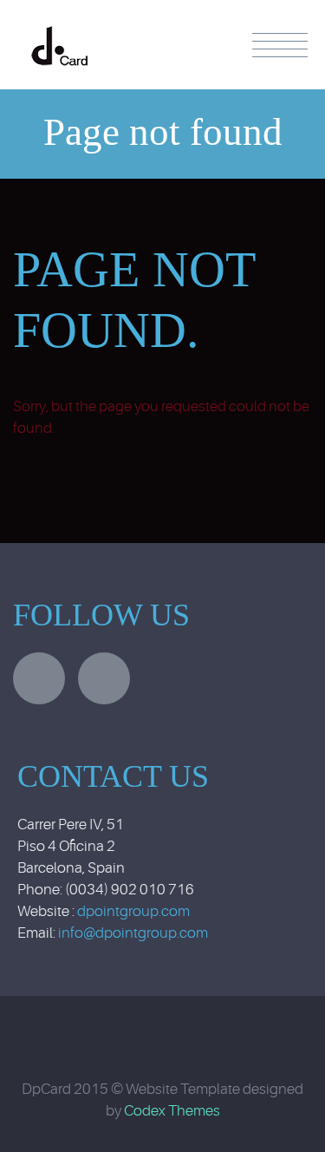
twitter (39, 678)
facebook (104, 678)
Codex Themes (172, 1111)
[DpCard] (59, 29)
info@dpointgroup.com (133, 933)
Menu (280, 45)
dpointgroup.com (133, 911)
